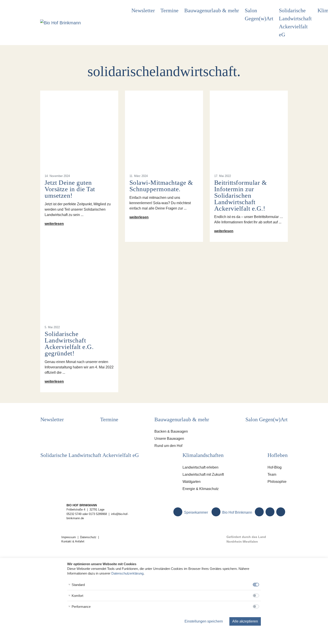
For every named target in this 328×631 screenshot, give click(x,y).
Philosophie (277, 482)
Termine (169, 10)
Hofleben (278, 455)
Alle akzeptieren (245, 621)
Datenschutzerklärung (127, 573)
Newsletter (143, 10)
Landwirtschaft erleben (200, 467)
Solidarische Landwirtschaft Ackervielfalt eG (295, 22)
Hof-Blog (275, 467)
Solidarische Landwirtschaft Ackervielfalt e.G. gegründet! (69, 343)
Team (272, 474)
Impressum (68, 537)
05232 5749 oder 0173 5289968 (86, 514)
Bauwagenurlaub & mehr (211, 10)
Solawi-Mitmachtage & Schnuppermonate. (161, 186)
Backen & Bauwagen (171, 431)
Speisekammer (195, 512)
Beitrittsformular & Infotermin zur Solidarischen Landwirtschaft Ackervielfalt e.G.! (240, 195)
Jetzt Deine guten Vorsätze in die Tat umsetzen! (70, 189)
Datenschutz (88, 537)
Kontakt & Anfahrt (72, 541)
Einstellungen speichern (204, 621)
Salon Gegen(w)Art (259, 14)
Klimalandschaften (203, 455)
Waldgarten (192, 482)
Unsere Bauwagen (169, 438)
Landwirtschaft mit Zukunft (203, 474)
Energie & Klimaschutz (201, 489)
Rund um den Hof (168, 446)
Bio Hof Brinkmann (236, 512)
